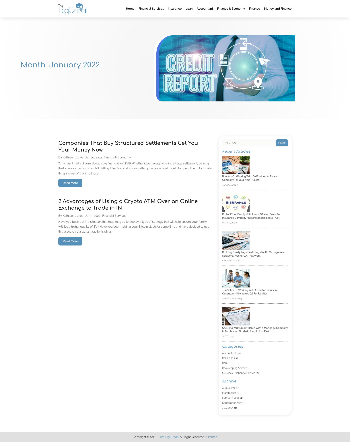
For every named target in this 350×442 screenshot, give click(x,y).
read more (70, 183)
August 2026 (229, 387)
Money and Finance (278, 8)
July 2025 (228, 407)
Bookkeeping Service (234, 368)
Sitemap (211, 437)
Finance (254, 8)
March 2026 (229, 392)
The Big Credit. (169, 437)
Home (130, 8)
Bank (225, 363)
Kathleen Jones (73, 157)
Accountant (205, 8)
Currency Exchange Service (238, 373)
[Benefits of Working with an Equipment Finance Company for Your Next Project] (236, 165)
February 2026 (230, 397)
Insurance (175, 8)
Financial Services (151, 8)
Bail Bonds (228, 358)
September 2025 (232, 402)
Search (282, 142)
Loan (189, 8)
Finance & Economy (231, 8)
